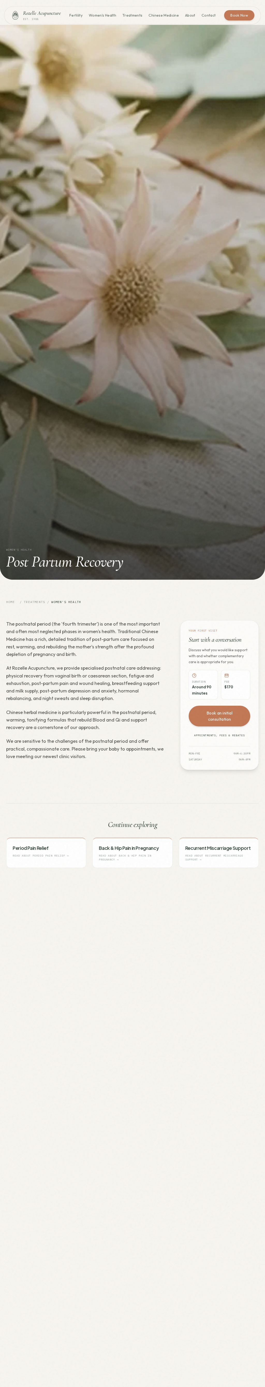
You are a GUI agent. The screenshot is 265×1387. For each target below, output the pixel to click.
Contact (209, 15)
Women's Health (102, 15)
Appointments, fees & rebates (219, 735)
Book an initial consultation (219, 716)
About (190, 15)
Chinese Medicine (164, 15)
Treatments (132, 15)
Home (10, 602)
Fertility (76, 15)
